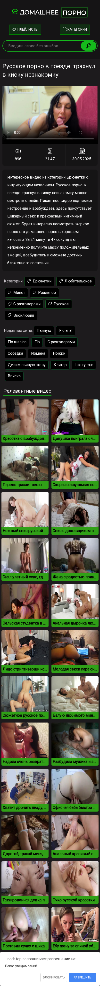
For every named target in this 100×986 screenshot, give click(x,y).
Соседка (15, 353)
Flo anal (65, 330)
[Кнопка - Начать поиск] (88, 45)
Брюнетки (41, 281)
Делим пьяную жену (27, 364)
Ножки (59, 353)
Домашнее (53, 12)
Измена (38, 353)
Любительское (78, 281)
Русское (61, 304)
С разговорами (26, 304)
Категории (77, 29)
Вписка (14, 376)
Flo (37, 342)
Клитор (60, 364)
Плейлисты (27, 29)
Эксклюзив (23, 315)
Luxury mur (84, 364)
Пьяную (44, 330)
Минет (18, 292)
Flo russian (17, 342)
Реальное (46, 292)
